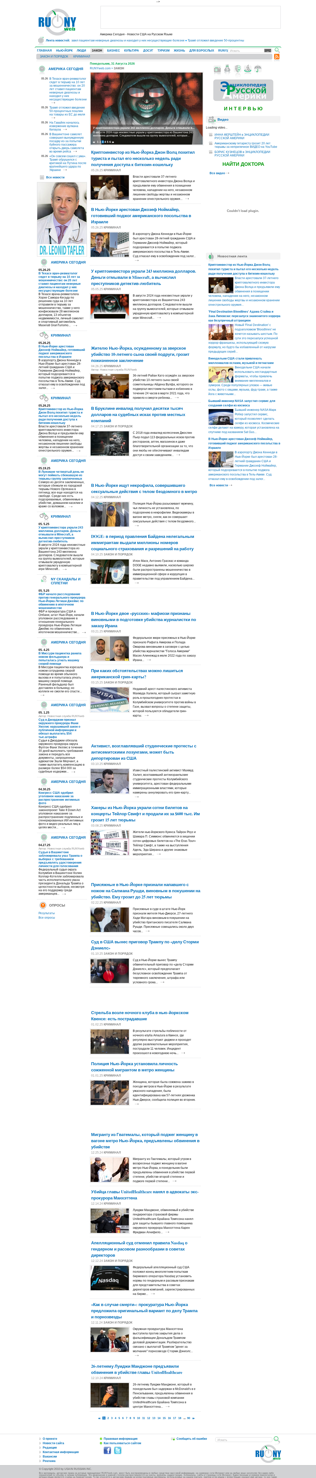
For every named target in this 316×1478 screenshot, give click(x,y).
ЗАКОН (97, 50)
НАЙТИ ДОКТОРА (243, 164)
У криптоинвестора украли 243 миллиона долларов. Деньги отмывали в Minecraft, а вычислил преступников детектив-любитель (61, 534)
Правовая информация (121, 1438)
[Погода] (258, 68)
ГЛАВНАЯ (44, 50)
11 (143, 1418)
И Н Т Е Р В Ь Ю (243, 108)
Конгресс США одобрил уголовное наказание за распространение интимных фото (59, 798)
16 (169, 1418)
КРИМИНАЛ (81, 56)
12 (148, 1418)
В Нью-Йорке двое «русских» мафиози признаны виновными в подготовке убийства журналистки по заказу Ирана (143, 619)
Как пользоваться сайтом (122, 1443)
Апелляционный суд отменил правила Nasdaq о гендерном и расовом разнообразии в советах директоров (139, 1249)
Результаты (47, 913)
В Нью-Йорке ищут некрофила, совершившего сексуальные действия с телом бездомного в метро (144, 488)
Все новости (55, 177)
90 (188, 1418)
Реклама (49, 1461)
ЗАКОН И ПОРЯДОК (54, 56)
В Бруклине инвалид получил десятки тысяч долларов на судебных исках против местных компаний (138, 414)
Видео (223, 119)
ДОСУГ (148, 50)
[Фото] (217, 68)
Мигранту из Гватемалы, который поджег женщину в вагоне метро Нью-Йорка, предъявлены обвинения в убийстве (145, 1140)
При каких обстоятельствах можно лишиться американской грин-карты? (137, 673)
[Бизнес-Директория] (227, 68)
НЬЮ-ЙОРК (64, 50)
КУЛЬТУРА (131, 50)
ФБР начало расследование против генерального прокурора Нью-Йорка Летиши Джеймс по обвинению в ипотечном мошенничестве (62, 601)
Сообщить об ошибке (192, 1438)
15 (164, 1418)
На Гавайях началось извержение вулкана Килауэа (64, 126)
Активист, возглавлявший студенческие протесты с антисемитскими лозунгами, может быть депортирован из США (143, 752)
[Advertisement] (190, 17)
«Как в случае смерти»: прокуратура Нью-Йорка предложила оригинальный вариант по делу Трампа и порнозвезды (144, 1310)
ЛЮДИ (81, 50)
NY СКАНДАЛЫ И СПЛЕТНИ (65, 581)
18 (179, 1418)
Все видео (218, 173)
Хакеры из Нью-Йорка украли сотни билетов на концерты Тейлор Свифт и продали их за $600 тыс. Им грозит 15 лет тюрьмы (145, 813)
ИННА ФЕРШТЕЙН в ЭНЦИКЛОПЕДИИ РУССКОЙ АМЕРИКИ (242, 136)
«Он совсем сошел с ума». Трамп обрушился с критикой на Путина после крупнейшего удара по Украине (67, 163)
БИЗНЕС (113, 50)
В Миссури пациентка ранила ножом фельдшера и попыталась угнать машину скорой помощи (60, 658)
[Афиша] (237, 68)
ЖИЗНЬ (179, 50)
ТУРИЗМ (164, 50)
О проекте (50, 1438)
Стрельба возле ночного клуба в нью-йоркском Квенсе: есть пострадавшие (140, 1015)
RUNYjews (225, 50)
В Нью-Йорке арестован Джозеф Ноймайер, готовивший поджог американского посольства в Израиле (62, 352)
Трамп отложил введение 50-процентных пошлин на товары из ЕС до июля (221, 40)
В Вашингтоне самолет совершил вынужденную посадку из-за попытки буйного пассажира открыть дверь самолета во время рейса (66, 143)
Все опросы (47, 917)
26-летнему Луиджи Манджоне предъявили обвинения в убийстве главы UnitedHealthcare (136, 1369)
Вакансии (50, 1456)
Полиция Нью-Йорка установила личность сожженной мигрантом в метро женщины (134, 1067)
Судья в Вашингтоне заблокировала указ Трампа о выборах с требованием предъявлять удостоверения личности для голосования (60, 859)
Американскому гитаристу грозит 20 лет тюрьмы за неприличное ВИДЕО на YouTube (246, 145)
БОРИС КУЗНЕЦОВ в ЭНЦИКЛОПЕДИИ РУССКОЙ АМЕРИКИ (242, 153)
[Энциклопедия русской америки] (243, 100)
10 (138, 1418)
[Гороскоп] (248, 68)
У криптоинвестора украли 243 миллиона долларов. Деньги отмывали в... (144, 127)
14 (159, 1418)
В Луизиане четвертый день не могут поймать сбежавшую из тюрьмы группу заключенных (61, 475)
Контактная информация (61, 1452)
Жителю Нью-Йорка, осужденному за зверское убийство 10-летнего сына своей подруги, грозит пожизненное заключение (140, 354)
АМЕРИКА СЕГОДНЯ (65, 69)
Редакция (50, 1447)
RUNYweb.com (100, 68)
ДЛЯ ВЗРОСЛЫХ (201, 50)
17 (174, 1418)
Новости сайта (53, 1443)
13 (153, 1418)
